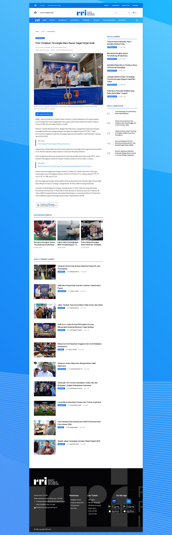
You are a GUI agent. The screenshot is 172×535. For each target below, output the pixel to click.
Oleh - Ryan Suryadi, (42, 50)
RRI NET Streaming (94, 503)
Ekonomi (86, 20)
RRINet (106, 5)
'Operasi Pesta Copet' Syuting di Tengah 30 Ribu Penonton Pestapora (125, 133)
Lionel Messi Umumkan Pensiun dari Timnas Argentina (79, 402)
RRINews (135, 5)
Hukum (96, 20)
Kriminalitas (40, 38)
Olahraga (62, 20)
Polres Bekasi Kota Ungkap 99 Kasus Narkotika (54, 144)
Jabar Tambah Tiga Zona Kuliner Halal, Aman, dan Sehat (80, 305)
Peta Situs (74, 508)
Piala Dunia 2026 (109, 20)
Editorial (122, 20)
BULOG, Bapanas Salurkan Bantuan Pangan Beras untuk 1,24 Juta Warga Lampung (125, 153)
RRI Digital (91, 500)
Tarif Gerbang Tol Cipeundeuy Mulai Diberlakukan (125, 112)
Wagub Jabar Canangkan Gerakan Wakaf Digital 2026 (79, 441)
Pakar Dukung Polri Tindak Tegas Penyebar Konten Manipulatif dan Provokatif (64, 166)
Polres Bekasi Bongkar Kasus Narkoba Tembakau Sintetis (91, 244)
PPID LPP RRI (92, 511)
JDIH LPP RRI (92, 514)
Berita (51, 20)
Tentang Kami (75, 505)
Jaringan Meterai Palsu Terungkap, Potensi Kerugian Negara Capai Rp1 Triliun (121, 79)
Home (44, 20)
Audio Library (92, 508)
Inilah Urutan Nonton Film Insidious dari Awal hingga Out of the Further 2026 (125, 123)
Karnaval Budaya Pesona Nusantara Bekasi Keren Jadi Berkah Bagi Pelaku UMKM (125, 143)
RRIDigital (125, 5)
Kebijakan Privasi (76, 500)
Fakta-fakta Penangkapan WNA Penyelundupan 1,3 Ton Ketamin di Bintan (67, 244)
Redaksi (42, 5)
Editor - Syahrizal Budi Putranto (62, 50)
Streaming (115, 5)
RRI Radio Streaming (94, 505)
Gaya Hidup (74, 20)
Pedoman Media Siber (54, 5)
